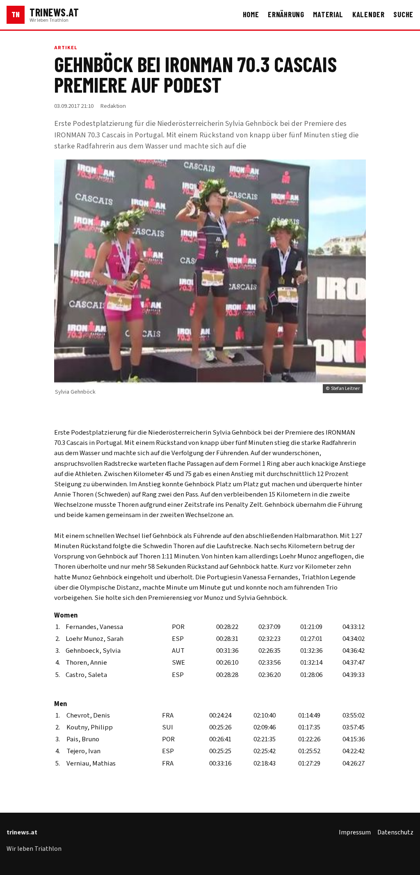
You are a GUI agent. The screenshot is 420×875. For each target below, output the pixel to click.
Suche (403, 14)
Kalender (368, 14)
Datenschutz (395, 832)
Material (328, 14)
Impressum (355, 832)
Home (251, 14)
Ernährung (286, 14)
